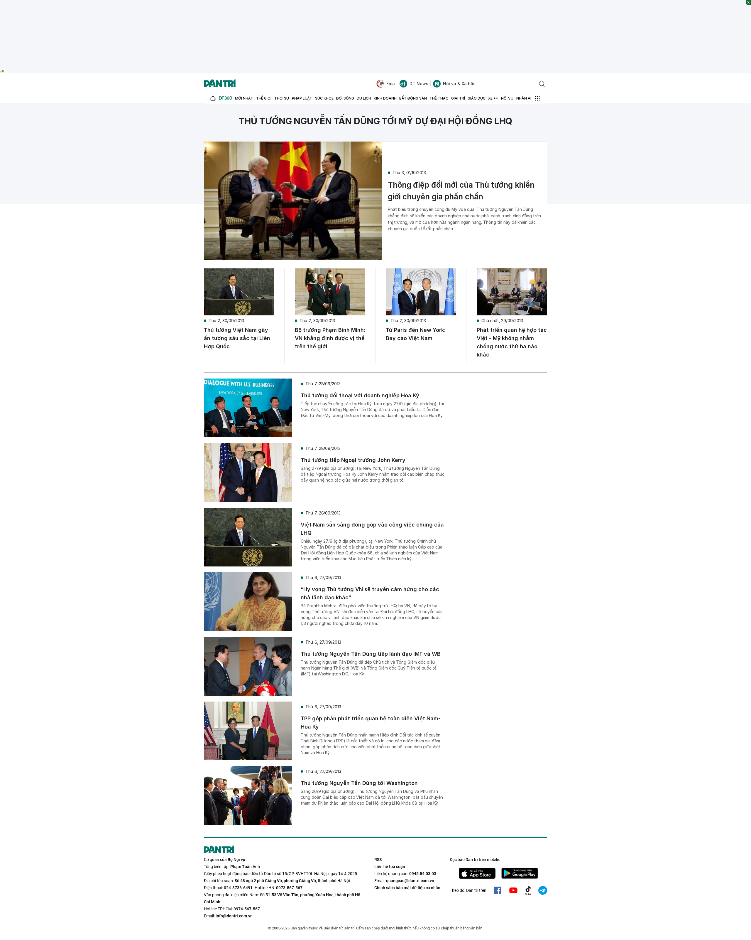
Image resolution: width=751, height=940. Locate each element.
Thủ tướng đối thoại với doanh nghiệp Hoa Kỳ (360, 395)
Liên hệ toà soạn (389, 866)
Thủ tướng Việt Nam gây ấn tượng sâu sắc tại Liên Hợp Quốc (237, 338)
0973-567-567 (289, 887)
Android (519, 873)
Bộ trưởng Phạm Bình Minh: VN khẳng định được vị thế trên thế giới (330, 338)
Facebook (497, 890)
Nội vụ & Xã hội (458, 83)
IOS (477, 873)
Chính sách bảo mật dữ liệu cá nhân (407, 887)
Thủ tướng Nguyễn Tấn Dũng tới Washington (359, 783)
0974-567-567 (247, 909)
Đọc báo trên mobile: (475, 859)
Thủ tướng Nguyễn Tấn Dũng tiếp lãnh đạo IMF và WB (371, 654)
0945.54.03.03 (422, 873)
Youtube (513, 890)
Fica (390, 83)
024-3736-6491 (238, 887)
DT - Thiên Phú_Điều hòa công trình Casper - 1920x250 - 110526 (375, 3)
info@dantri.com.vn (234, 916)
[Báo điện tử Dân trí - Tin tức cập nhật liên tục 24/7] (220, 84)
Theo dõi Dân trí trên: (468, 890)
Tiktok (528, 890)
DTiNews (419, 83)
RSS (378, 859)
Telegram (542, 890)
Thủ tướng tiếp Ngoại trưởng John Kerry (353, 460)
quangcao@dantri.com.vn (410, 880)
